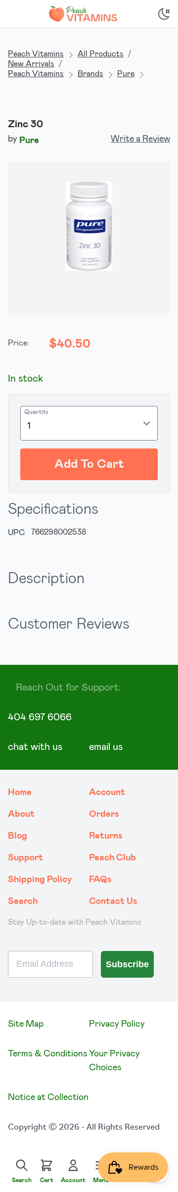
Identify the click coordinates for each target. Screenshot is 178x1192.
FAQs (100, 879)
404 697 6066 (40, 717)
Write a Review (140, 139)
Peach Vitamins (36, 54)
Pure (125, 74)
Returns (106, 836)
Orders (104, 814)
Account (107, 792)
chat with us (35, 747)
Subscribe (127, 964)
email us (106, 747)
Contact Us (113, 901)
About (21, 814)
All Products (101, 54)
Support (25, 857)
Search (23, 901)
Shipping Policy (40, 879)
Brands (90, 74)
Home (20, 792)
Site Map (26, 1024)
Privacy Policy (117, 1024)
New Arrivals (31, 64)
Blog (17, 836)
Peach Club (112, 857)
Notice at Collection (48, 1097)
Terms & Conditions (48, 1053)
